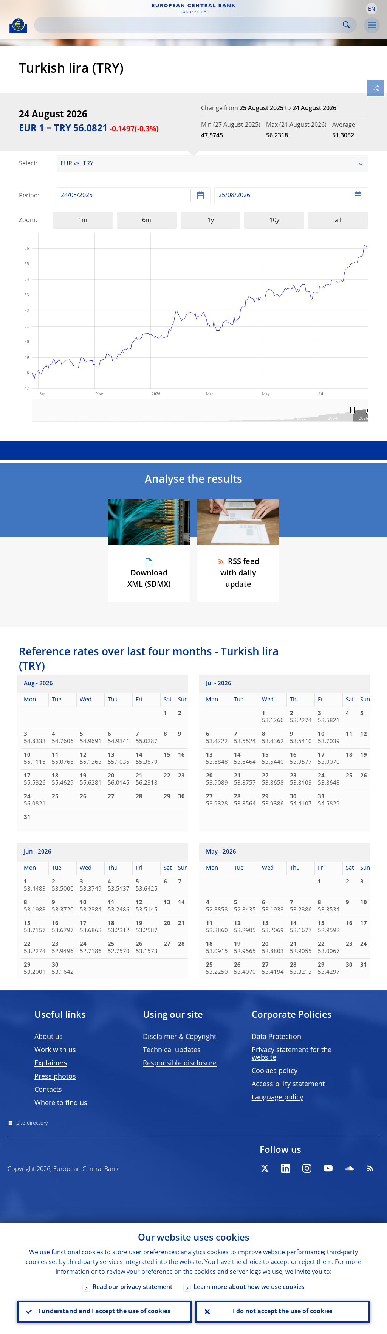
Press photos (55, 1076)
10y (274, 221)
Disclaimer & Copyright (179, 1037)
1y (210, 221)
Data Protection (276, 1037)
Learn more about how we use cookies (249, 1287)
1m (82, 221)
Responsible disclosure (180, 1063)
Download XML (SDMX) (148, 579)
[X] (264, 1168)
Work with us (55, 1050)
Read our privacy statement (132, 1287)
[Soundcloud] (349, 1168)
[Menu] (372, 25)
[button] (371, 8)
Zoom (27, 221)
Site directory (32, 1123)
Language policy (277, 1097)
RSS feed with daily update (239, 573)
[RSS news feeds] (370, 1168)
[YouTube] (328, 1168)
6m (146, 221)
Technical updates (172, 1050)
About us (48, 1037)
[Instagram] (307, 1168)
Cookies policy (274, 1071)
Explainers (50, 1063)
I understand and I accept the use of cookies (104, 1312)
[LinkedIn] (286, 1168)
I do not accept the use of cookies (283, 1312)
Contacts (48, 1090)
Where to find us (60, 1103)
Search (346, 24)
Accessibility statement (288, 1084)
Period (28, 196)
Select (27, 164)
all (338, 221)
